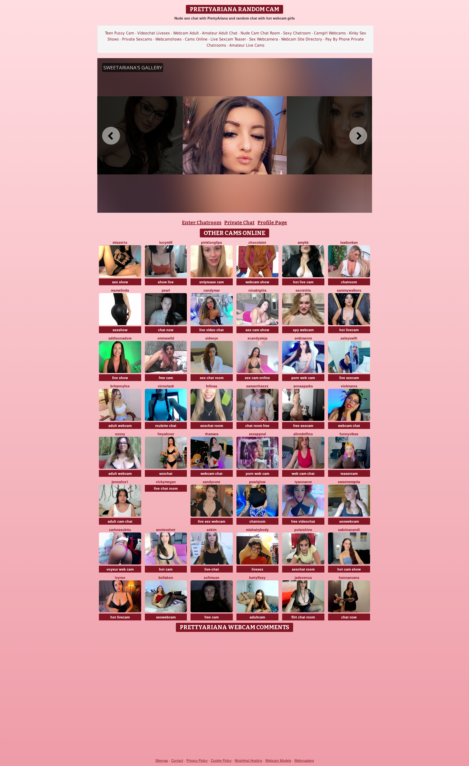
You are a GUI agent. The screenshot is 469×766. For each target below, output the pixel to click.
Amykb (303, 242)
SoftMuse (211, 577)
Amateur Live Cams (247, 45)
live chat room (166, 488)
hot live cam (303, 281)
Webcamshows (168, 39)
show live (166, 281)
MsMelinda (120, 290)
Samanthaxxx (257, 385)
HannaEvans (349, 577)
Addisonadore (120, 338)
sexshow (120, 329)
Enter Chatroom (201, 222)
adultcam (257, 617)
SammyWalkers (349, 290)
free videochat (303, 521)
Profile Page (272, 222)
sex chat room (212, 377)
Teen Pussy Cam (119, 33)
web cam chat (303, 473)
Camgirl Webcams (330, 33)
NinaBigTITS (257, 290)
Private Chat (239, 222)
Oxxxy (120, 433)
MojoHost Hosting (248, 760)
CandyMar (211, 290)
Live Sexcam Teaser (228, 39)
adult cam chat (120, 521)
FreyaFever (166, 433)
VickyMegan (166, 481)
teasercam (349, 473)
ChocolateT (257, 242)
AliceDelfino (303, 433)
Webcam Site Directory (301, 39)
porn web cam (303, 377)
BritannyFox (120, 385)
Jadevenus (303, 577)
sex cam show (257, 329)
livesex (257, 569)
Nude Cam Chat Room (260, 33)
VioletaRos (349, 385)
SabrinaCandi (349, 529)
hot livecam (349, 329)
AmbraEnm (303, 338)
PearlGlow (257, 481)
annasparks (303, 385)
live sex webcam (211, 521)
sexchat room (211, 425)
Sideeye (211, 338)
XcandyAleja (257, 338)
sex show (120, 281)
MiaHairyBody (257, 529)
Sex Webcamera (263, 39)
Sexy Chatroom (297, 33)
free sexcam (303, 425)
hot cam (165, 569)
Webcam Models (278, 760)
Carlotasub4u (120, 529)
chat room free (257, 425)
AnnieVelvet (165, 529)
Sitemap (161, 760)
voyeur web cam (120, 569)
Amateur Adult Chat (219, 33)
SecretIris (303, 290)
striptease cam (211, 281)
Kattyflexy (257, 577)
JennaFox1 (120, 481)
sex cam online (257, 377)
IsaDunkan (349, 242)
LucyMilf (165, 242)
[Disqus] (234, 695)
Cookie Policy (221, 760)
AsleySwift (349, 338)
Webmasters (304, 760)
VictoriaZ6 (166, 385)
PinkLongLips (211, 242)
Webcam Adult (186, 33)
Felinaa (211, 385)
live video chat (211, 329)
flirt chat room (303, 617)
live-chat (211, 569)
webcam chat (349, 425)
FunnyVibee (349, 433)
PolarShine (303, 529)
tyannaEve (303, 481)
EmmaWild (166, 338)
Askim (211, 529)
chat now (165, 329)
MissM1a (120, 242)
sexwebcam (349, 521)
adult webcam (120, 425)
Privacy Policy (197, 760)
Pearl (166, 290)
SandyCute (211, 481)
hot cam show (349, 569)
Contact (177, 760)
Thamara (211, 433)
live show (120, 377)
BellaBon (166, 577)
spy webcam (303, 329)
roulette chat (165, 425)
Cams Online (196, 39)
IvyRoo (120, 577)
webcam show (257, 281)
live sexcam (349, 377)
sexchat (165, 473)
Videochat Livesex (153, 33)
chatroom (349, 281)
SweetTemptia (349, 481)
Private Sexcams (137, 39)
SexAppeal (257, 433)
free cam (166, 377)
